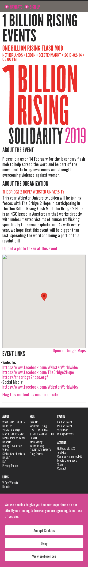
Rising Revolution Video (12, 447)
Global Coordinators (13, 453)
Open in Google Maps (69, 350)
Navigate (15, 7)
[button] (44, 297)
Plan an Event (64, 426)
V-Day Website (10, 482)
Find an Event (64, 422)
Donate (6, 486)
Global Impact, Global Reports (14, 440)
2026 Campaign (11, 430)
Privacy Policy (10, 465)
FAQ (4, 461)
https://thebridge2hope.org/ (25, 377)
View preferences (44, 556)
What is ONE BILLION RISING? (13, 424)
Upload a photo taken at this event (29, 248)
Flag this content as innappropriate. (30, 394)
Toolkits (61, 452)
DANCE (6, 457)
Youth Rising (37, 445)
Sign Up (34, 7)
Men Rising (36, 441)
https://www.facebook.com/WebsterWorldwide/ (40, 367)
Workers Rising (38, 426)
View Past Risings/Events (65, 432)
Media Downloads (67, 460)
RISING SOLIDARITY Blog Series (40, 451)
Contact (61, 468)
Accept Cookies (44, 530)
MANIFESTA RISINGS (13, 434)
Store (60, 464)
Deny (44, 543)
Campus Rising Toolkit (69, 456)
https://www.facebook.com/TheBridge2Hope (38, 372)
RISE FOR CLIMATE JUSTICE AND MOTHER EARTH (42, 434)
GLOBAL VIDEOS (66, 448)
